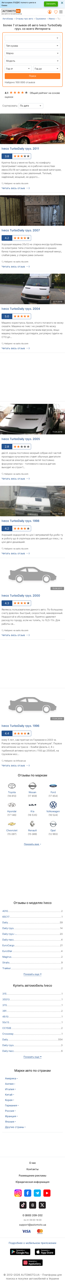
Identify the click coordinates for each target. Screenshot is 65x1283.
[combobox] (32, 53)
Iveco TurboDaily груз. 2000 (21, 595)
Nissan (32, 794)
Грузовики (41, 18)
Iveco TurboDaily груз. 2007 (21, 230)
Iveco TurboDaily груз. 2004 (21, 308)
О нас (32, 1162)
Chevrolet (11, 832)
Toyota (12, 794)
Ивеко (52, 18)
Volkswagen (53, 813)
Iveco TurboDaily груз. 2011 (20, 148)
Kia (32, 813)
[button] (62, 11)
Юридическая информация (32, 1181)
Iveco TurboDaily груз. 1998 (20, 520)
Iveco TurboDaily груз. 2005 (21, 439)
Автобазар (8, 18)
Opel (53, 832)
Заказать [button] (51, 3)
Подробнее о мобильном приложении (32, 1243)
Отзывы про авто (24, 18)
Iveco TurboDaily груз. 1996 (20, 725)
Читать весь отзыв (13, 188)
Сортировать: (10, 105)
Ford (53, 794)
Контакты (32, 1169)
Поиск (32, 75)
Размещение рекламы (32, 1175)
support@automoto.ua (32, 1224)
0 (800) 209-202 (33, 1215)
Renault (32, 832)
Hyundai (11, 813)
